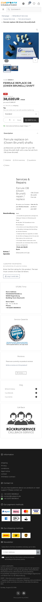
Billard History (20, 389)
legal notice (5, 471)
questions (32, 160)
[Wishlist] (34, 3)
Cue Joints (20, 397)
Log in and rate (12, 276)
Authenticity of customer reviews (16, 266)
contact (4, 474)
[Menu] (3, 9)
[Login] (28, 3)
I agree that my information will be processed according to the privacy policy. (19, 558)
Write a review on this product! (16, 365)
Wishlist (8, 160)
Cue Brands (20, 393)
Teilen (7, 165)
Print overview (20, 160)
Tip (4, 108)
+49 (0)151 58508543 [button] (11, 494)
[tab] (4, 174)
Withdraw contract (8, 477)
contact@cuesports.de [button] (12, 496)
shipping (4, 463)
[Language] (23, 3)
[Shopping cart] (38, 3)
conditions (5, 468)
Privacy (4, 466)
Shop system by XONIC (21, 597)
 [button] (35, 60)
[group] (21, 46)
